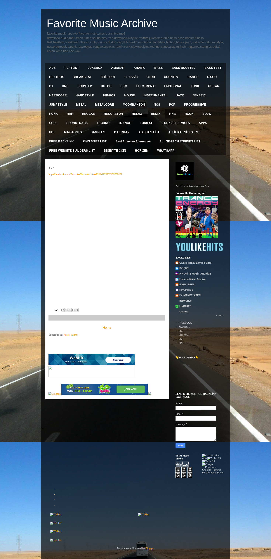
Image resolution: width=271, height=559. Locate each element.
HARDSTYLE (85, 95)
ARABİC (139, 67)
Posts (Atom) (70, 334)
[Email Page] (56, 310)
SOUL (53, 123)
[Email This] (63, 310)
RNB (172, 113)
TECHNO (103, 123)
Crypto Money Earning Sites (195, 262)
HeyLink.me (186, 290)
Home (107, 327)
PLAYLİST (72, 67)
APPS (203, 123)
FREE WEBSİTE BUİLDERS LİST (72, 150)
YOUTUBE (184, 327)
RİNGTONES (73, 132)
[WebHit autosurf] (91, 364)
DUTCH (106, 86)
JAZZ (180, 95)
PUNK (53, 113)
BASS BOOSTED (184, 67)
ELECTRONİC (145, 86)
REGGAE (88, 113)
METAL (81, 104)
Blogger (150, 548)
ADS (52, 67)
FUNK (195, 86)
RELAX (137, 113)
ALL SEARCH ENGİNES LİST (179, 141)
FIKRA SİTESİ (187, 284)
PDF (52, 132)
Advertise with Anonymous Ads (192, 186)
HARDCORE (58, 95)
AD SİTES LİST (148, 132)
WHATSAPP (165, 150)
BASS (158, 67)
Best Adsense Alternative (133, 141)
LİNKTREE (185, 306)
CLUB (151, 77)
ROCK (189, 113)
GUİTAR (213, 86)
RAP (70, 113)
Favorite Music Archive (102, 23)
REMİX (155, 113)
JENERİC (199, 95)
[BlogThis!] (66, 310)
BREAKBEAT (82, 77)
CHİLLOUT (108, 77)
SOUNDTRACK (77, 123)
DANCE (192, 77)
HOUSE (129, 95)
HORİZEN (141, 150)
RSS (180, 331)
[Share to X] (70, 310)
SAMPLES (98, 132)
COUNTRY (171, 77)
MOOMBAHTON (134, 104)
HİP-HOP (109, 95)
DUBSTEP (84, 86)
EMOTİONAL (173, 86)
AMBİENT (118, 67)
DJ (51, 86)
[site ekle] (208, 455)
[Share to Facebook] (73, 310)
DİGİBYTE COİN (115, 150)
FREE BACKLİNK (61, 141)
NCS (157, 104)
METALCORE (104, 104)
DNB (65, 86)
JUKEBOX (95, 67)
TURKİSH (146, 123)
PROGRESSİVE (195, 104)
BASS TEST (212, 67)
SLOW (206, 113)
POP (172, 104)
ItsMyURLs (185, 300)
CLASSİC (131, 77)
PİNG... (182, 343)
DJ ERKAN (122, 132)
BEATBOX (56, 77)
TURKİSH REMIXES (176, 123)
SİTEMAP (183, 335)
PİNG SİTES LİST (95, 141)
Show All (219, 316)
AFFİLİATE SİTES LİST (184, 132)
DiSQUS (184, 268)
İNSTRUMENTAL (155, 95)
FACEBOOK (185, 322)
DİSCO (212, 77)
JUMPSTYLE (58, 104)
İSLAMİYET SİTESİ (190, 295)
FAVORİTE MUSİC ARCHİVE (195, 273)
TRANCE (124, 123)
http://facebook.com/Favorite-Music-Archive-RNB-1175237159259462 (85, 174)
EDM (123, 86)
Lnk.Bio (183, 311)
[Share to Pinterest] (77, 310)
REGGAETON (113, 113)
